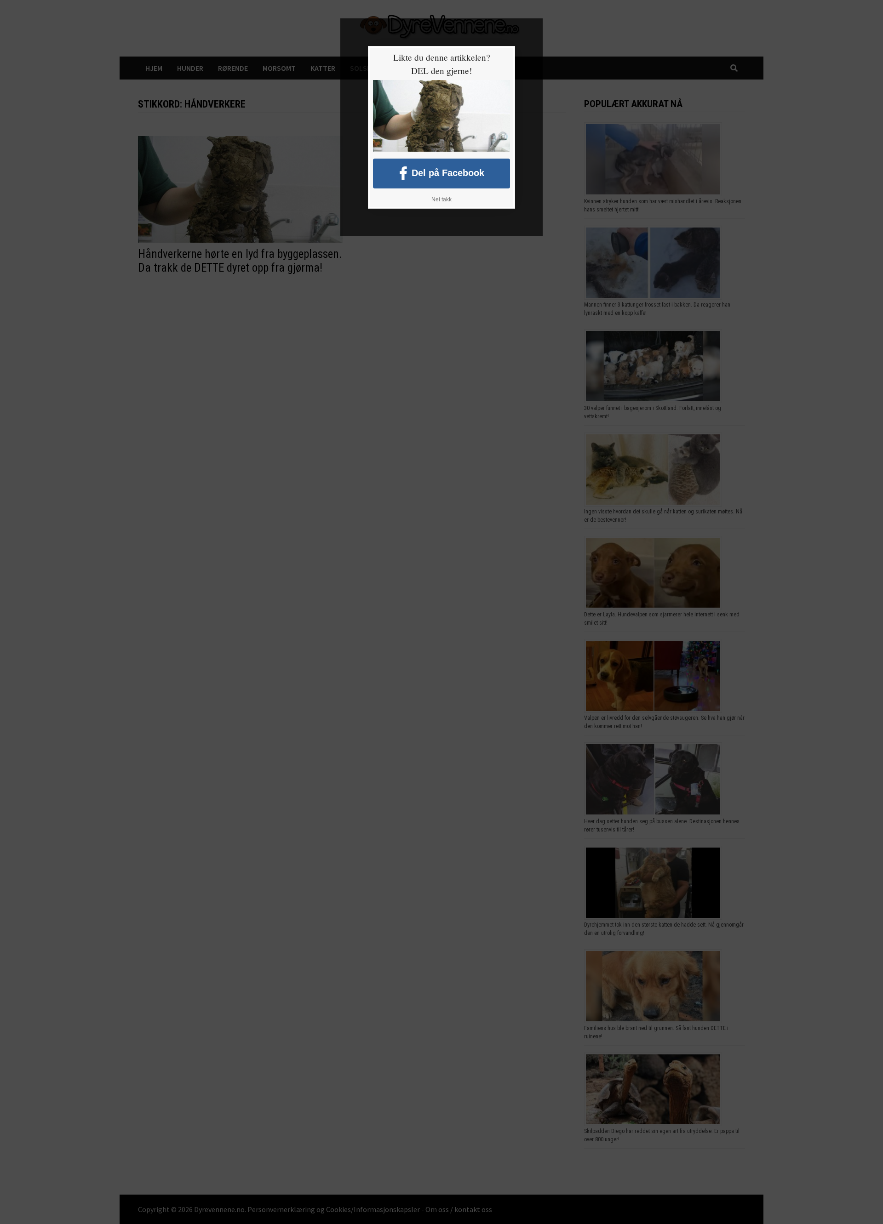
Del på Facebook (448, 172)
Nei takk (441, 199)
